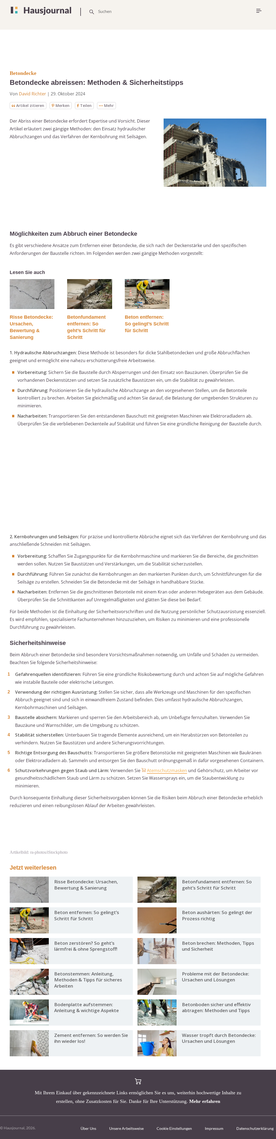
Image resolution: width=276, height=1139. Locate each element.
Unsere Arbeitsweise (126, 1128)
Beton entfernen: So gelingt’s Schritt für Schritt (147, 323)
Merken (63, 105)
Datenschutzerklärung (255, 1128)
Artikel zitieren (30, 105)
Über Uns (88, 1128)
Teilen (86, 105)
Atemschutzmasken (167, 770)
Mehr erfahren (204, 1101)
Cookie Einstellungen (174, 1128)
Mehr (109, 105)
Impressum (214, 1128)
